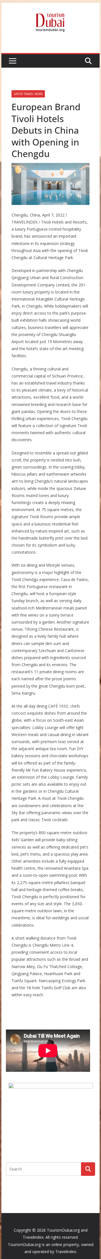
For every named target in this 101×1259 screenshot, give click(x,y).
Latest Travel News (28, 94)
